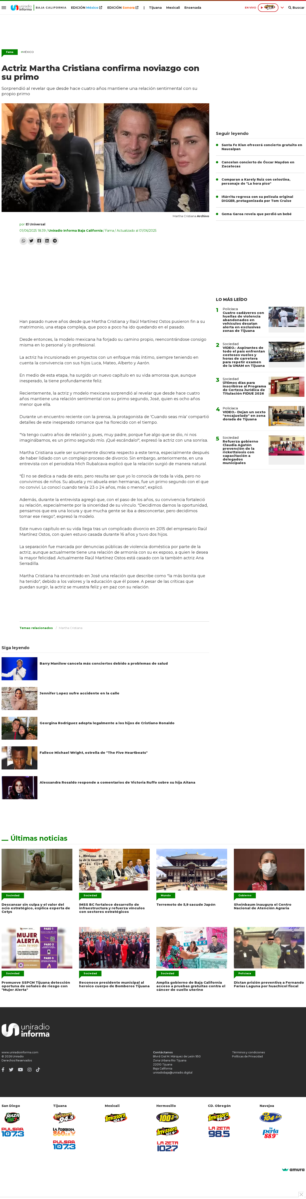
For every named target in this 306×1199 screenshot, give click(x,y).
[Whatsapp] (23, 241)
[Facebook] (39, 241)
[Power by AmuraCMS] (293, 1170)
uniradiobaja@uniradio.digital (172, 1072)
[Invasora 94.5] (64, 1117)
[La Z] (167, 1146)
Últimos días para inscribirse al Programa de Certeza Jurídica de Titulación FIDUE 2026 (244, 387)
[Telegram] (55, 241)
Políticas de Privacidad (247, 1056)
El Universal (35, 224)
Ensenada (192, 8)
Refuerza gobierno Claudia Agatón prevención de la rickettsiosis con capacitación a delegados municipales (240, 452)
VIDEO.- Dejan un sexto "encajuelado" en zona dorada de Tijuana (244, 415)
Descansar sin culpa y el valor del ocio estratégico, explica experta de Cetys (36, 908)
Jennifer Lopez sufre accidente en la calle (79, 693)
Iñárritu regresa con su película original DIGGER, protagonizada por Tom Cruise (257, 199)
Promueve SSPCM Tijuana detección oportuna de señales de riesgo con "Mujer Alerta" (36, 986)
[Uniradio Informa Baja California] (39, 7)
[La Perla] (271, 1133)
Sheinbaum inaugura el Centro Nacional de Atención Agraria (262, 906)
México (27, 52)
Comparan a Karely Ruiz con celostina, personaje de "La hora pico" (256, 181)
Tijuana (155, 8)
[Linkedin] (47, 241)
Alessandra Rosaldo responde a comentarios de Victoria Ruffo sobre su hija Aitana (117, 782)
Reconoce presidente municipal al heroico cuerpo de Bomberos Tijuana (114, 984)
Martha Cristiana (70, 628)
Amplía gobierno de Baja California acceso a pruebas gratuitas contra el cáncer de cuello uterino (190, 986)
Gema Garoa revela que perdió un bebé (257, 214)
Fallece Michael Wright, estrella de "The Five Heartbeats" (94, 752)
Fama (9, 52)
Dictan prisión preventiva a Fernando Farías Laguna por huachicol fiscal (269, 984)
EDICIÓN (84, 8)
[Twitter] (31, 241)
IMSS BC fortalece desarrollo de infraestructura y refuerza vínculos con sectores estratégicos (112, 908)
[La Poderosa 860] (64, 1132)
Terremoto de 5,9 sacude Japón (185, 904)
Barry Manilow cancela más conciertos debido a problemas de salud (104, 663)
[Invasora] (13, 1117)
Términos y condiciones (248, 1052)
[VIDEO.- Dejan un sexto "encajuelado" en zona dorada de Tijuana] (286, 416)
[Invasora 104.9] (116, 1117)
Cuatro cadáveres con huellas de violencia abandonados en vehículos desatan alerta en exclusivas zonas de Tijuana (243, 322)
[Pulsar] (13, 1132)
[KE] (271, 1117)
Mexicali (173, 8)
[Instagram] (30, 1069)
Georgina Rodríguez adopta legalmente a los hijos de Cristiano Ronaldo (107, 723)
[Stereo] (167, 1117)
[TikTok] (38, 1069)
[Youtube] (20, 1069)
